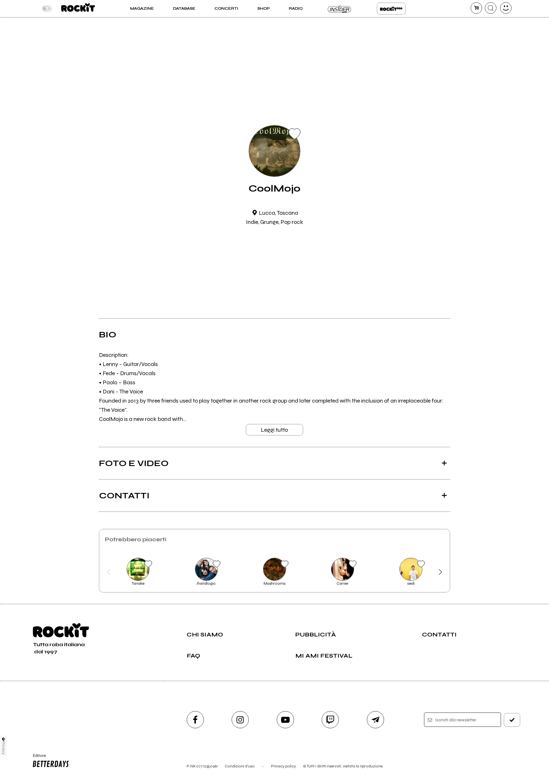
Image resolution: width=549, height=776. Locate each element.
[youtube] (285, 719)
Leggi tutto (274, 429)
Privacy (3, 748)
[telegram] (375, 719)
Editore (36, 758)
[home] (78, 8)
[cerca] (490, 8)
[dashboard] (506, 8)
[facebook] (195, 719)
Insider (339, 8)
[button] (109, 572)
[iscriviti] (512, 720)
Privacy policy (283, 766)
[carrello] (476, 8)
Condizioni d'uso (240, 766)
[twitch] (330, 719)
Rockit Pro (391, 9)
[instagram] (240, 719)
